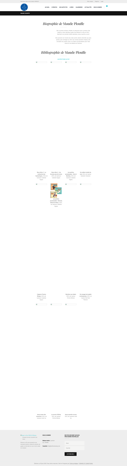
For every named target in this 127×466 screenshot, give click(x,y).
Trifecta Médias (74, 463)
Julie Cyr (44, 418)
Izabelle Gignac (56, 178)
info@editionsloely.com (53, 446)
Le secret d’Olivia (56, 414)
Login (102, 1)
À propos (54, 7)
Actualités (88, 7)
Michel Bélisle (71, 298)
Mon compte (90, 1)
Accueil (47, 7)
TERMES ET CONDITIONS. (86, 463)
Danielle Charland (85, 176)
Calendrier (79, 7)
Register (97, 1)
